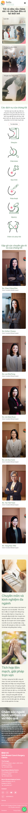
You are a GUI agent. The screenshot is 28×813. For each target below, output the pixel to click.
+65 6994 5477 (8, 785)
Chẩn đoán (14, 161)
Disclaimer (4, 810)
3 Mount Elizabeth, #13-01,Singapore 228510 (10, 781)
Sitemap (3, 800)
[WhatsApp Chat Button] (24, 809)
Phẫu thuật (14, 198)
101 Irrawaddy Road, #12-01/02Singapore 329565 (10, 772)
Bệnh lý (14, 217)
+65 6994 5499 (8, 767)
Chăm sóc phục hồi (14, 237)
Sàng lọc (14, 142)
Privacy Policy (17, 810)
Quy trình (14, 180)
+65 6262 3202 (8, 776)
